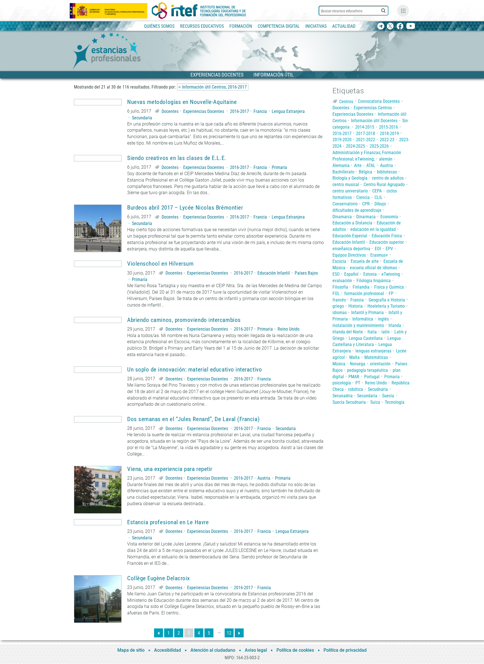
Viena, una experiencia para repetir (169, 469)
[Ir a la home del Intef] (199, 10)
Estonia (370, 274)
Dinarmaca (366, 216)
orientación (380, 363)
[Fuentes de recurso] (403, 11)
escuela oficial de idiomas (373, 267)
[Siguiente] (239, 632)
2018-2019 (389, 133)
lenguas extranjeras (373, 351)
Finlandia (361, 287)
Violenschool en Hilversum (160, 264)
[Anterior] (158, 632)
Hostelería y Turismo (386, 306)
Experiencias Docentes (203, 111)
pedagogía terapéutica (367, 370)
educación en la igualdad (373, 229)
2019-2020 (342, 139)
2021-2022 (365, 139)
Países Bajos (306, 273)
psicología (341, 383)
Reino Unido (288, 329)
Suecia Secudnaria (349, 402)
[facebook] (399, 26)
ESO (336, 274)
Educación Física (387, 235)
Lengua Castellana (366, 338)
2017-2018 (365, 133)
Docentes (170, 111)
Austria (263, 478)
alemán (385, 159)
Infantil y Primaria (367, 312)
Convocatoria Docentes (379, 101)
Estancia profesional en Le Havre (168, 522)
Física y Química (389, 287)
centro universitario (350, 191)
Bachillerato (343, 172)
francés (339, 300)
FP (391, 293)
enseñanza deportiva (351, 248)
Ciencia (363, 197)
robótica (355, 389)
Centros (346, 101)
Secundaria (142, 117)
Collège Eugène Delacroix (158, 578)
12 (229, 633)
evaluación (342, 280)
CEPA (377, 191)
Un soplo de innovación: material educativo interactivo (194, 369)
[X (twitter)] (390, 26)
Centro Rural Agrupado (384, 184)
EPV (389, 248)
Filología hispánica (374, 280)
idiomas (339, 312)
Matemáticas (376, 357)
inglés (383, 319)
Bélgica (365, 172)
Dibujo (380, 203)
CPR (366, 203)
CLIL (378, 197)
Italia (372, 332)
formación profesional (364, 293)
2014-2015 (364, 127)
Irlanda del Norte (347, 332)
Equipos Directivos (349, 255)
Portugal (372, 376)
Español (351, 274)
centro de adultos (388, 178)
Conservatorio (345, 203)
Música (338, 363)
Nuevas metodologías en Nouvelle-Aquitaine (182, 102)
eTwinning (390, 274)
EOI (378, 248)
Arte (358, 165)
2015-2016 (388, 127)
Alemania (341, 165)
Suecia (388, 395)
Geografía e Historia (387, 300)
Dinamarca (342, 216)
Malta (354, 357)
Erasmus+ (379, 255)
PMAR (353, 376)
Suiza (375, 402)
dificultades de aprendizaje (356, 210)
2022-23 (387, 139)
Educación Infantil (273, 273)
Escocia (339, 261)
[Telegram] (380, 26)
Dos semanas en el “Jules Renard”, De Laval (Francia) (193, 419)
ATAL (370, 165)
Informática (362, 319)
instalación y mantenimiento (358, 325)
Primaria (279, 167)
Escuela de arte (365, 261)
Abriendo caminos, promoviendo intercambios (184, 320)
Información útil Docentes (374, 120)
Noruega (357, 363)
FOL (336, 293)
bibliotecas (387, 172)
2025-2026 (379, 146)
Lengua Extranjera (288, 111)
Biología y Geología (349, 178)
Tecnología (394, 402)
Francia (260, 111)
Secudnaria (378, 389)
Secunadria (342, 395)
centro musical (345, 184)
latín (385, 332)
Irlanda (394, 325)
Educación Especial (349, 235)
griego (338, 306)
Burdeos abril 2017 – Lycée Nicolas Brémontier (185, 208)
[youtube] (411, 26)
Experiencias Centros (373, 107)
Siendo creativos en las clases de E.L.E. (176, 158)
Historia (355, 306)
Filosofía (340, 287)
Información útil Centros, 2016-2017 (214, 87)
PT (357, 383)
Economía (389, 216)
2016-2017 (239, 111)
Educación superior (386, 242)
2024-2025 (355, 146)
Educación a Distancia (352, 223)
